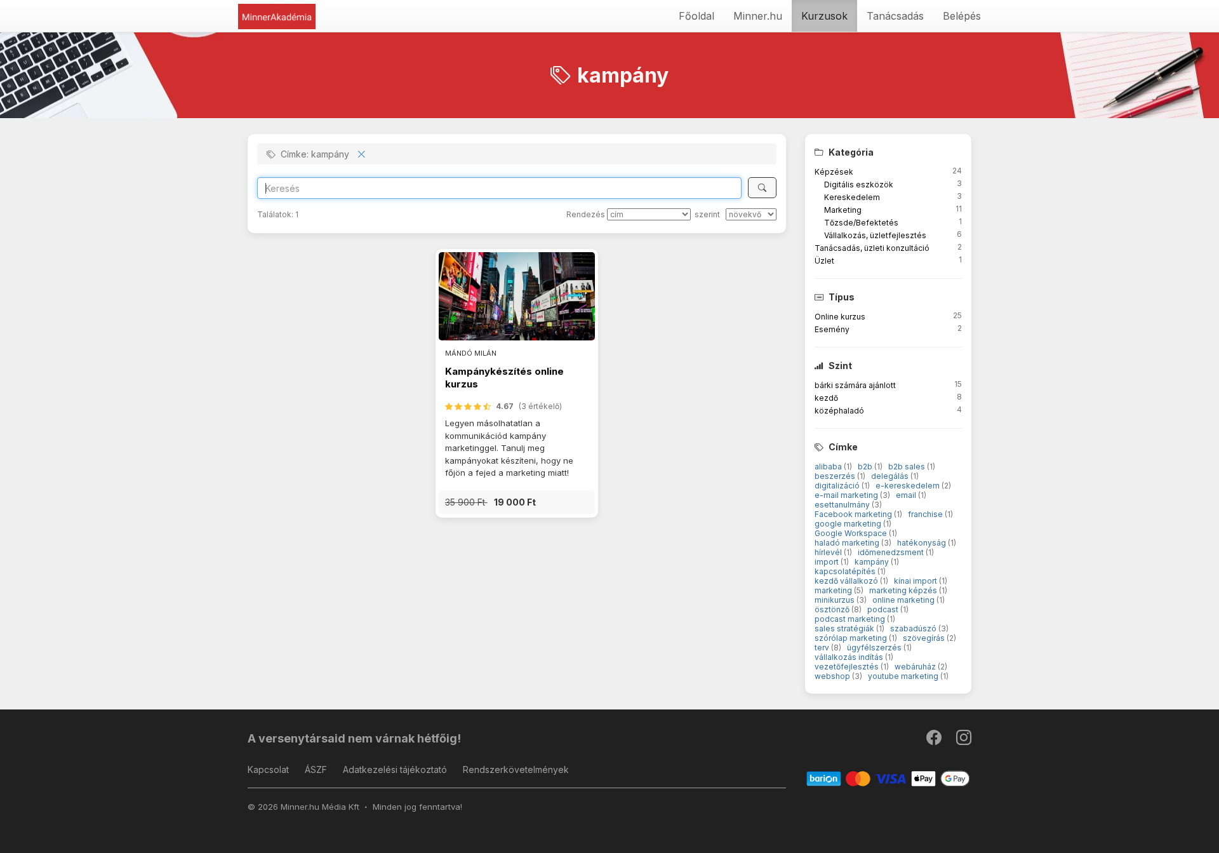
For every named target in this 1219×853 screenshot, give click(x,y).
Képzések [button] (834, 172)
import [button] (828, 562)
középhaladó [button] (839, 410)
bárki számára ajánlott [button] (855, 385)
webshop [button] (833, 676)
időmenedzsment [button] (892, 552)
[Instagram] (963, 740)
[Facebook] (934, 740)
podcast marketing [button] (851, 619)
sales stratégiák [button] (845, 628)
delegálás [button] (890, 476)
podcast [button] (883, 609)
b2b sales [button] (907, 466)
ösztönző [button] (833, 609)
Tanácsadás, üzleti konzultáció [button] (872, 248)
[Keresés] (762, 187)
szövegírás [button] (925, 638)
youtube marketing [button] (904, 676)
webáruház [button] (916, 666)
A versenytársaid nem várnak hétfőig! (354, 738)
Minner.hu (757, 16)
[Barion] (888, 777)
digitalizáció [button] (838, 485)
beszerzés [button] (836, 476)
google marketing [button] (849, 523)
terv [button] (823, 647)
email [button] (907, 495)
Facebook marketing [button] (854, 514)
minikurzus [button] (835, 600)
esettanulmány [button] (843, 504)
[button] (517, 502)
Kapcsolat (268, 769)
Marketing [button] (843, 210)
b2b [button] (866, 466)
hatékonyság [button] (922, 542)
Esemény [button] (832, 329)
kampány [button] (873, 562)
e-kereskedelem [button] (909, 485)
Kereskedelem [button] (852, 197)
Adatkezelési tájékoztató (395, 769)
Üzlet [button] (824, 260)
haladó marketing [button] (848, 542)
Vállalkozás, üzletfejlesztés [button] (875, 235)
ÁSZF (316, 769)
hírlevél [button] (829, 552)
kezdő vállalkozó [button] (847, 581)
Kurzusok (824, 16)
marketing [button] (834, 590)
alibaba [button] (829, 466)
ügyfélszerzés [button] (875, 647)
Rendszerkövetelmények (516, 769)
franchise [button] (926, 514)
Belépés (962, 16)
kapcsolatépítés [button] (846, 571)
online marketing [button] (904, 600)
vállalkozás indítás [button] (850, 657)
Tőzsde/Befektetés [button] (861, 222)
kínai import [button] (916, 581)
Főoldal (696, 16)
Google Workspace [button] (852, 533)
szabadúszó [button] (914, 628)
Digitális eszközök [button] (858, 184)
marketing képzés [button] (904, 590)
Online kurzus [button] (840, 316)
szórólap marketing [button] (852, 638)
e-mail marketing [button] (847, 495)
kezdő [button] (826, 398)
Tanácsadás (895, 16)
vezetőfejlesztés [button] (848, 666)
